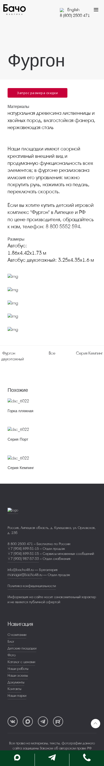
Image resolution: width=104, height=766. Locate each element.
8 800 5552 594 (63, 226)
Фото (12, 655)
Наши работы (18, 669)
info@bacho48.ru (21, 570)
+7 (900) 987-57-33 (23, 559)
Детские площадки (22, 648)
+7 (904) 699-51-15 (23, 549)
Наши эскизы (18, 675)
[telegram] (43, 721)
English (72, 10)
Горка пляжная (20, 411)
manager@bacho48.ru (25, 575)
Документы (16, 682)
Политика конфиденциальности (32, 586)
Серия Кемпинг (21, 468)
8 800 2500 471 (20, 544)
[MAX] (28, 721)
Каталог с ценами (21, 662)
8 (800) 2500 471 (75, 15)
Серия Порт (18, 439)
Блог (11, 641)
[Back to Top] (95, 723)
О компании (17, 635)
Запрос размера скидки (37, 93)
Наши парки (17, 696)
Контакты (14, 689)
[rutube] (58, 721)
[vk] (13, 721)
